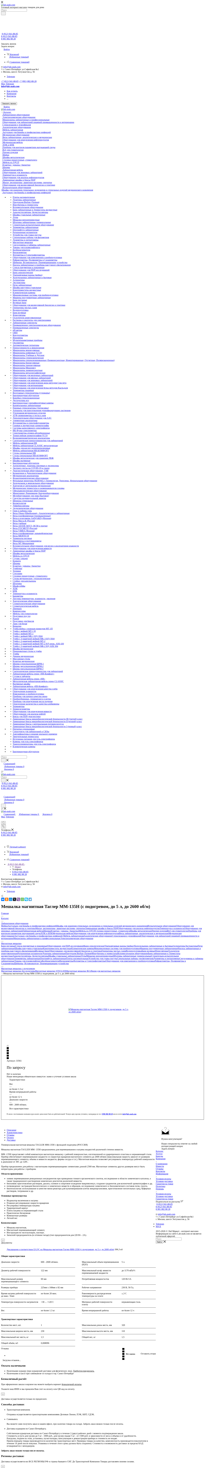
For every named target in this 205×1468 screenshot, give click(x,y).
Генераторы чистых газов (114, 951)
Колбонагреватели (50, 961)
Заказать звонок (9, 104)
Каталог (159, 1151)
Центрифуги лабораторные (53, 958)
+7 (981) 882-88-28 (28, 81)
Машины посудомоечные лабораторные (159, 948)
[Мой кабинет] (2, 794)
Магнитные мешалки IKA (78, 971)
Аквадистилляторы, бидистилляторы (30, 956)
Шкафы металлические (141, 931)
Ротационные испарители (30, 953)
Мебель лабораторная (73, 936)
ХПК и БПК (46, 933)
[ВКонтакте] (2, 899)
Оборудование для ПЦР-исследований (65, 946)
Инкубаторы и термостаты (104, 953)
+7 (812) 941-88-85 (10, 81)
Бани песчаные (8, 946)
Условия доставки (164, 1181)
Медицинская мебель (62, 933)
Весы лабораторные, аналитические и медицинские (144, 933)
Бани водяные (148, 951)
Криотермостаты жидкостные (57, 948)
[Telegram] (30, 899)
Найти (159, 1242)
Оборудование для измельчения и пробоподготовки (130, 961)
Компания (160, 1159)
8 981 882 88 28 (8, 39)
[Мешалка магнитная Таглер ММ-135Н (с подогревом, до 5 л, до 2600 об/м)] (99, 1010)
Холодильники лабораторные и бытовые (153, 946)
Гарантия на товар (164, 1184)
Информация (162, 1174)
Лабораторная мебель (33, 931)
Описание (11, 1130)
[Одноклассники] (6, 899)
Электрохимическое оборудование (76, 938)
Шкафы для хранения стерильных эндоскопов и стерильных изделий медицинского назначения (102, 926)
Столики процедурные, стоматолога (112, 931)
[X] (14, 899)
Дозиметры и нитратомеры (166, 958)
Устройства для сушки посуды (102, 958)
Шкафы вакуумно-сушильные (29, 948)
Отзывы (10, 1135)
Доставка (11, 1140)
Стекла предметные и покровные (31, 946)
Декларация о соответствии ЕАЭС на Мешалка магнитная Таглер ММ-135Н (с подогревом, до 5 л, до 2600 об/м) (60, 1249)
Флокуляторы (161, 951)
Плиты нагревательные (77, 958)
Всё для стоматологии (177, 931)
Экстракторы (191, 946)
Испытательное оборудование (162, 926)
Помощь (160, 1189)
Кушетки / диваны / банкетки (65, 931)
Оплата (10, 1137)
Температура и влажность (172, 928)
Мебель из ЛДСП (87, 931)
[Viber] (18, 899)
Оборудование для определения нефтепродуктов (96, 933)
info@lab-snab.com (11, 67)
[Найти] (3, 13)
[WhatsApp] (22, 899)
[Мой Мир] (10, 899)
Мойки (4, 926)
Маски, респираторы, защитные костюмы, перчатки (60, 928)
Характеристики (14, 1132)
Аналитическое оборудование (98, 936)
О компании (161, 1164)
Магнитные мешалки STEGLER (50, 971)
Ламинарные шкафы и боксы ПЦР (101, 928)
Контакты (160, 1171)
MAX (158, 1226)
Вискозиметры (66, 961)
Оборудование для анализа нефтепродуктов (139, 928)
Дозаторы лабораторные (53, 953)
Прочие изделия (159, 931)
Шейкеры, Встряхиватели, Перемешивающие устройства (41, 963)
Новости (160, 1166)
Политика (160, 1186)
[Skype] (26, 899)
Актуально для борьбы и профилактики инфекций (32, 926)
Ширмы (47, 931)
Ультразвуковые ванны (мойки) (119, 946)
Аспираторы (179, 946)
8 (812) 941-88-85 (10, 34)
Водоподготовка (134, 951)
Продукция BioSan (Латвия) (78, 953)
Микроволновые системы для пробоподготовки (117, 948)
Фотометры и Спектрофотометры (89, 961)
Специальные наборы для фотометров (135, 958)
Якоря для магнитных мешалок (105, 971)
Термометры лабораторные (27, 958)
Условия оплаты (163, 1179)
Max (3, 84)
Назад (18, 867)
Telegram (11, 76)
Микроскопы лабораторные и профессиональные (36, 938)
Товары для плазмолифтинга (28, 961)
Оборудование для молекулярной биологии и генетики (75, 951)
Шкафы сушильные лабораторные (64, 956)
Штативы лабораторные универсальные (132, 956)
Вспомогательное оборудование (132, 953)
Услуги (159, 1154)
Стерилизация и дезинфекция (126, 936)
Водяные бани (42, 951)
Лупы (83, 956)
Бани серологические (94, 946)
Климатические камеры (82, 948)
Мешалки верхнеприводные (99, 956)
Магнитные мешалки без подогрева (18, 971)
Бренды (159, 1156)
